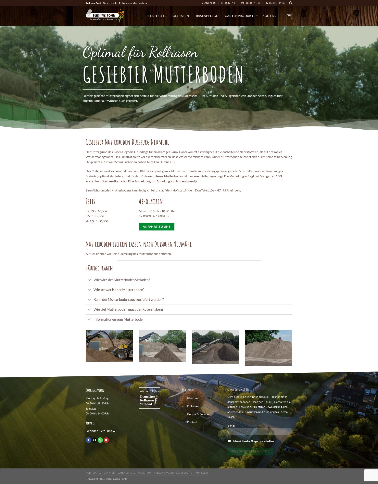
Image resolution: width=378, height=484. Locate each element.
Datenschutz (127, 472)
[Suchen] (290, 3)
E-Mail (231, 425)
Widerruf (145, 472)
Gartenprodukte (240, 16)
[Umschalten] (89, 280)
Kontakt (270, 16)
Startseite (157, 16)
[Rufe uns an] (100, 440)
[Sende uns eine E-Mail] (94, 440)
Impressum (202, 472)
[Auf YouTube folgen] (106, 440)
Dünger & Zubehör (198, 414)
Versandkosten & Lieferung (173, 472)
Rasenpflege (207, 16)
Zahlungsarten (104, 472)
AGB (88, 472)
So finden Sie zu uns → (101, 431)
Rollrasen (179, 16)
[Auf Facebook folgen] (88, 440)
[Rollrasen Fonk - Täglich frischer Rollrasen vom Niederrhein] (105, 16)
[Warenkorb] (289, 16)
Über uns (192, 398)
